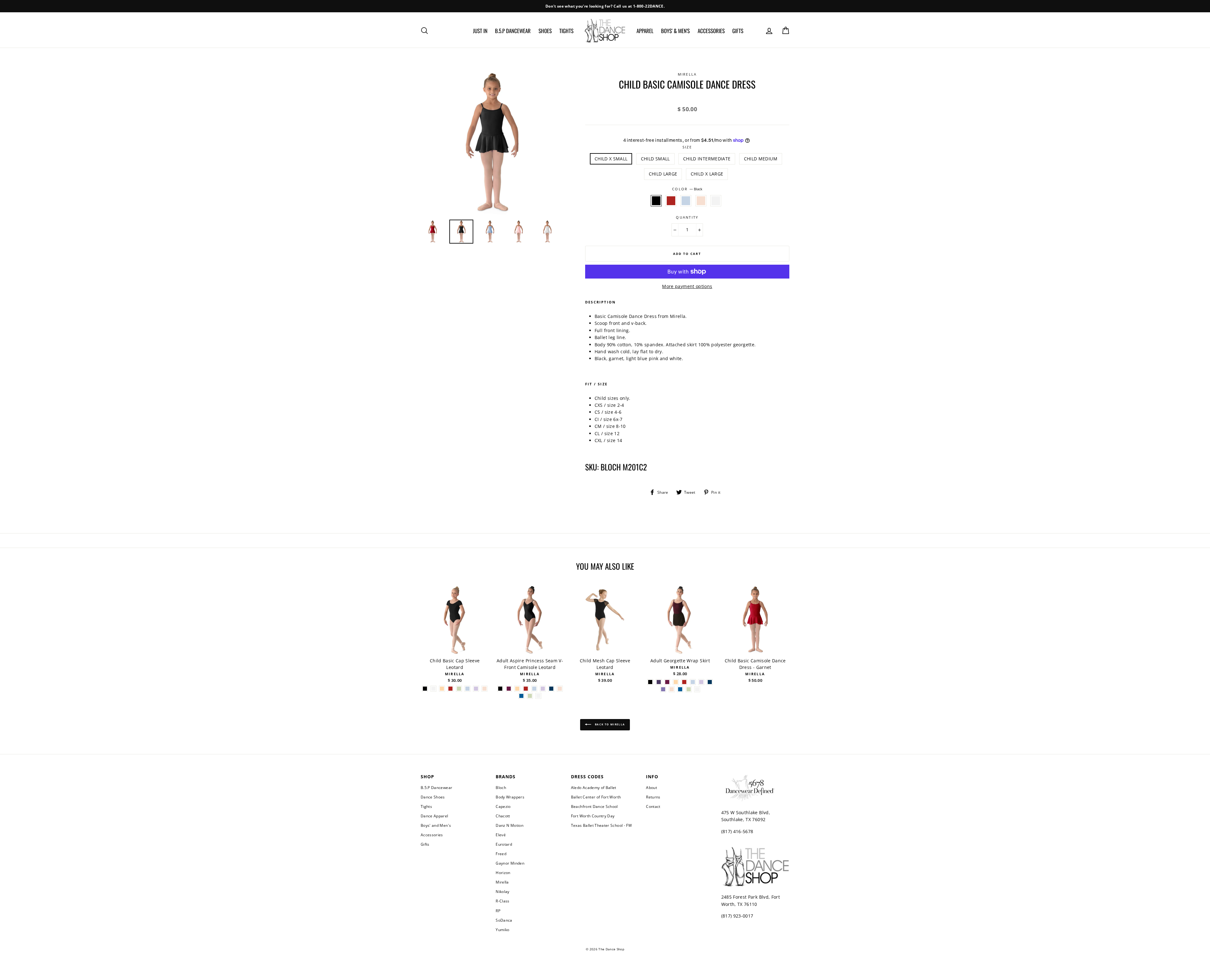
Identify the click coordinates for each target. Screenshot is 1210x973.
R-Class (502, 900)
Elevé (501, 834)
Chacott (503, 815)
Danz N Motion (509, 825)
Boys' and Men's (436, 825)
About (651, 787)
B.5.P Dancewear (513, 31)
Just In (480, 31)
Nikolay (502, 891)
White (715, 200)
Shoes (545, 31)
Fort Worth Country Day (593, 815)
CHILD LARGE (663, 174)
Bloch (501, 787)
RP (498, 910)
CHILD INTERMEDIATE (706, 159)
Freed (501, 853)
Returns (653, 796)
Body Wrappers (510, 796)
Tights (566, 31)
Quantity (687, 217)
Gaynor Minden (510, 863)
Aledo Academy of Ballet (593, 787)
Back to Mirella (609, 724)
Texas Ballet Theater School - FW (601, 825)
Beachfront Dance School (594, 806)
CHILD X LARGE (707, 174)
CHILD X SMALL (611, 159)
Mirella (502, 881)
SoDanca (504, 920)
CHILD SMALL (655, 159)
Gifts (737, 31)
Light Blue (685, 200)
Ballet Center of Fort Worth (596, 796)
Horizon (503, 872)
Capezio (503, 806)
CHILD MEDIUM (760, 159)
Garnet (671, 200)
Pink (700, 200)
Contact (653, 806)
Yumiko (502, 929)
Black (656, 200)
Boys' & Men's (675, 31)
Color (687, 189)
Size (687, 147)
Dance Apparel (434, 815)
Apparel (645, 31)
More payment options (687, 286)
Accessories (711, 31)
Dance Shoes (433, 796)
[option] (605, 6)
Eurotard (504, 844)
